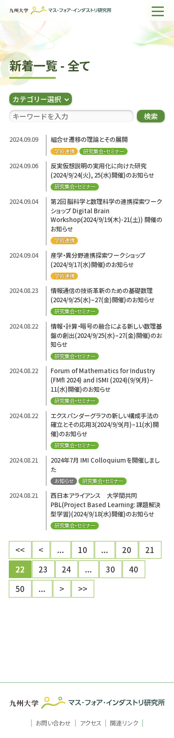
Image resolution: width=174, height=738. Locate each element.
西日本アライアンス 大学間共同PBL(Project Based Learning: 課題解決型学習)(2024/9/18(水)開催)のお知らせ (106, 504)
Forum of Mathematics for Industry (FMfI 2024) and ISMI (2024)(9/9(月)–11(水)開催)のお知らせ (103, 379)
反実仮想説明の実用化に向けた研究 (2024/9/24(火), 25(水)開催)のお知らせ (103, 170)
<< (20, 549)
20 (126, 549)
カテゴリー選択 (37, 99)
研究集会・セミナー (103, 151)
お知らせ (64, 480)
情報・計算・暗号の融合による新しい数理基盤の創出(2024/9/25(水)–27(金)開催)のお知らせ (106, 335)
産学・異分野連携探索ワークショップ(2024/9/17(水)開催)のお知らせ (98, 260)
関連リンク (124, 723)
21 (150, 549)
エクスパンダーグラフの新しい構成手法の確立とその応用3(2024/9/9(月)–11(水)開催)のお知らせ (105, 424)
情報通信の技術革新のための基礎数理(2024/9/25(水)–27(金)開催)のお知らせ (103, 295)
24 (66, 569)
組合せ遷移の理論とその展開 (89, 139)
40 (133, 569)
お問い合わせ (53, 723)
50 (20, 588)
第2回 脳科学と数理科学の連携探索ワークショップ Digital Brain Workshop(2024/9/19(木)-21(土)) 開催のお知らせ (106, 215)
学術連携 (64, 151)
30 (110, 569)
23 (43, 569)
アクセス (91, 723)
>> (82, 588)
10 (82, 549)
